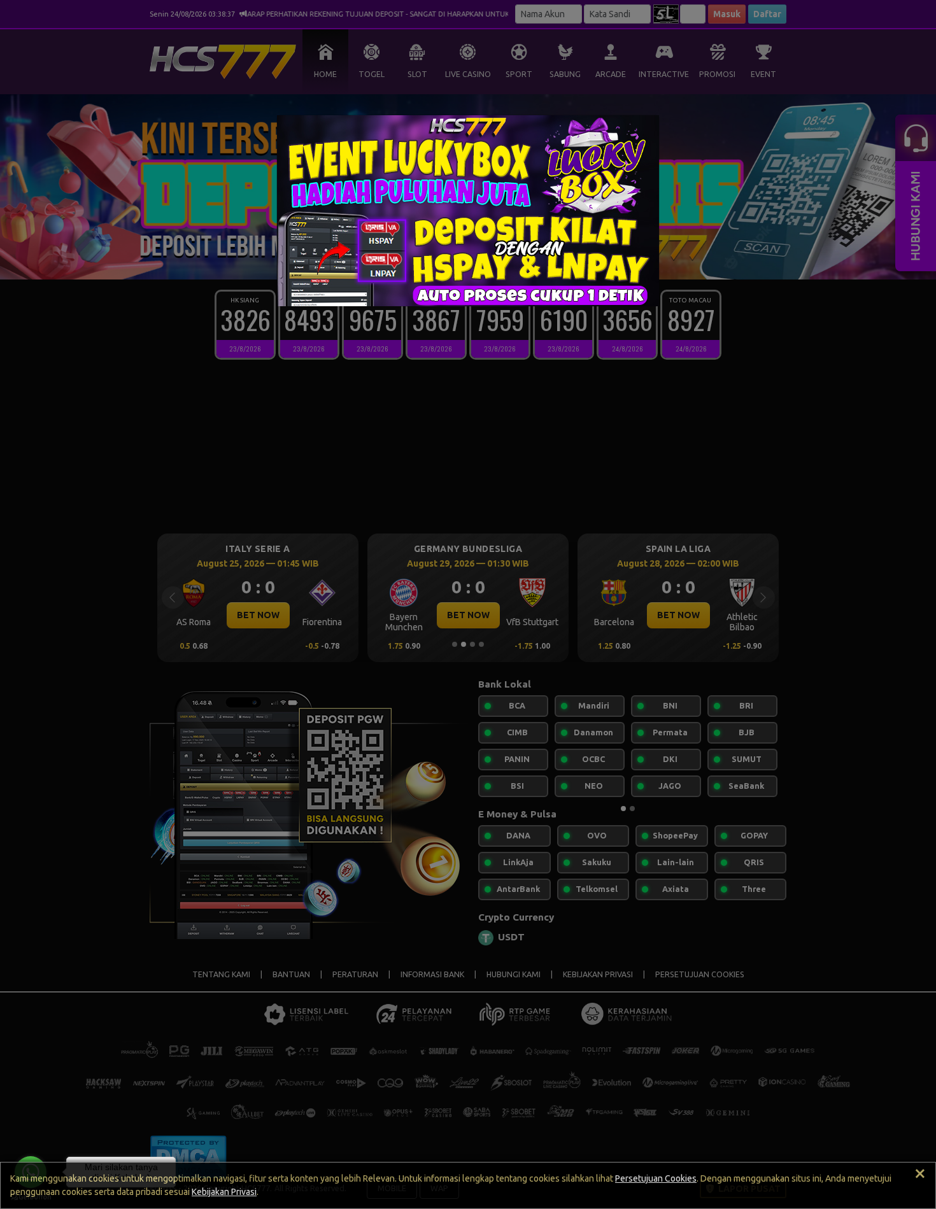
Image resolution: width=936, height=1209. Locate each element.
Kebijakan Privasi (224, 1192)
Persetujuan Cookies (656, 1178)
